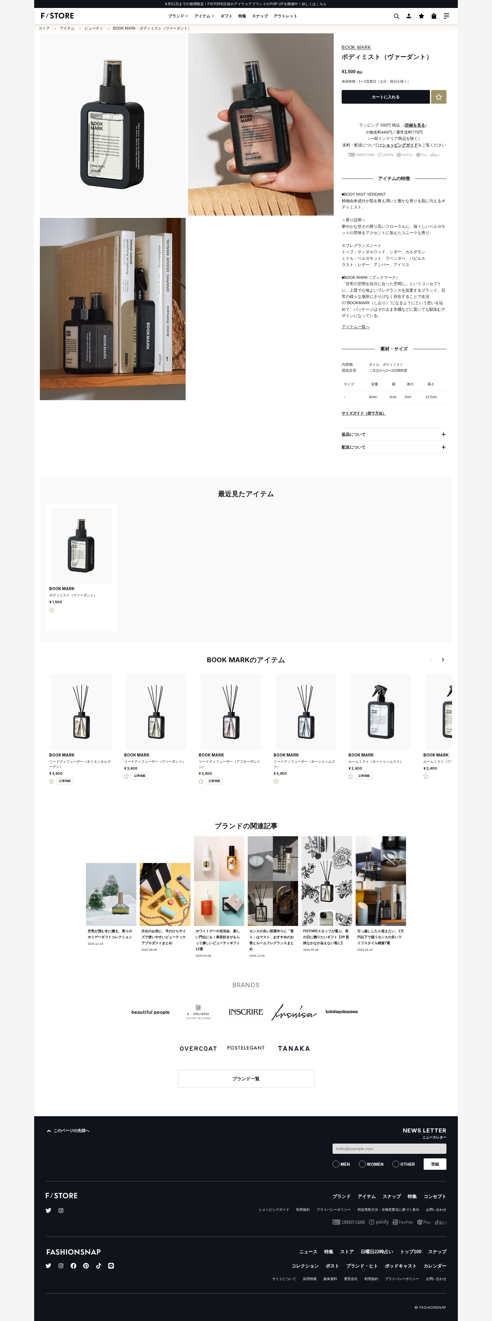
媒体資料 (330, 1279)
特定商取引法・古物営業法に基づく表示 (388, 1210)
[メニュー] (446, 16)
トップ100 (410, 1251)
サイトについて (284, 1279)
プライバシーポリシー (334, 1210)
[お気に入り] (421, 16)
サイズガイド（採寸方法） (364, 413)
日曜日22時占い (377, 1251)
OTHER (407, 1164)
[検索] (396, 16)
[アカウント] (408, 16)
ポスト (332, 1265)
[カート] (433, 16)
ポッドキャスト (401, 1265)
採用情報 (310, 1279)
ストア (44, 28)
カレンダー (435, 1265)
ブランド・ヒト (362, 1265)
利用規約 (303, 1210)
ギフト (227, 16)
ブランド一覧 (246, 1078)
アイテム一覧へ (356, 326)
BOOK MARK (124, 28)
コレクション (305, 1265)
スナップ (260, 16)
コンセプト (435, 1196)
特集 (242, 16)
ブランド (176, 16)
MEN (345, 1164)
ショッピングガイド (400, 145)
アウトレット (286, 16)
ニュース (308, 1251)
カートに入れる (386, 97)
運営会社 (351, 1279)
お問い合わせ (436, 1210)
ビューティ (94, 28)
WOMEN (375, 1164)
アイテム (202, 16)
